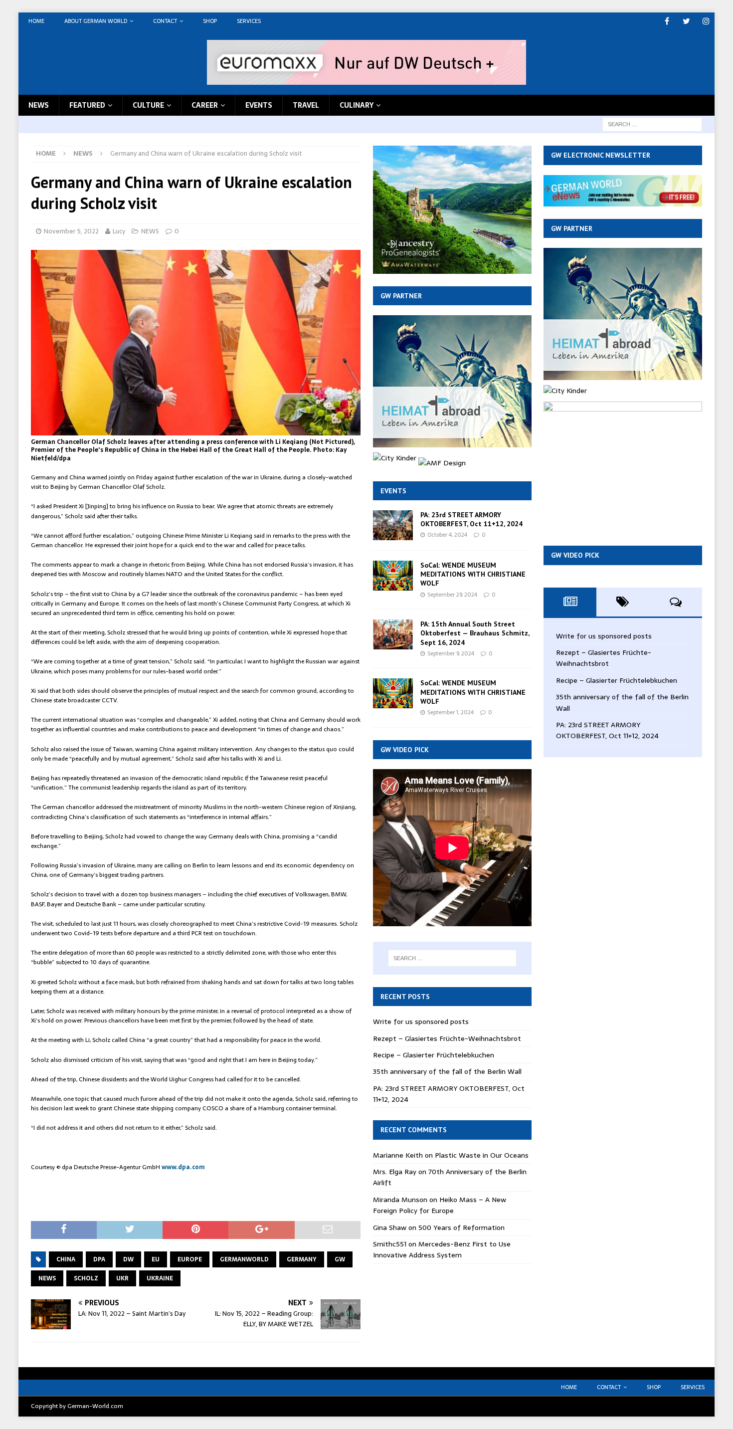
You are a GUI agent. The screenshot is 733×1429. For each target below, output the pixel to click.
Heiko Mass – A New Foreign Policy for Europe (439, 1205)
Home (36, 20)
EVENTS (258, 105)
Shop (210, 20)
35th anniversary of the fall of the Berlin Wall (447, 1071)
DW (128, 1259)
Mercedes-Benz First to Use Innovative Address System (442, 1249)
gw (340, 1259)
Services (249, 20)
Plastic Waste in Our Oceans (482, 1155)
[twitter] (686, 21)
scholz (86, 1278)
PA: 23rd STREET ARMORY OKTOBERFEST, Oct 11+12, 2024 (471, 519)
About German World (95, 20)
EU (156, 1259)
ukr (122, 1278)
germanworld (244, 1259)
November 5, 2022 (71, 231)
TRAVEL (306, 105)
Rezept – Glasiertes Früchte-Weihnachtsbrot (447, 1038)
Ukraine (160, 1278)
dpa (99, 1259)
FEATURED (87, 105)
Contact (165, 20)
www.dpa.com (183, 1167)
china (65, 1259)
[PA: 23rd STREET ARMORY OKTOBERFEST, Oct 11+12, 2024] (393, 525)
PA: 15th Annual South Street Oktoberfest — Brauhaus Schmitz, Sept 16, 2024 (474, 632)
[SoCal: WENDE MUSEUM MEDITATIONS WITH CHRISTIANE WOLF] (393, 576)
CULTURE (148, 105)
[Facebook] (667, 21)
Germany (302, 1259)
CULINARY (356, 105)
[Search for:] (652, 123)
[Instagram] (706, 21)
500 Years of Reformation (461, 1227)
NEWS (38, 105)
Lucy (119, 231)
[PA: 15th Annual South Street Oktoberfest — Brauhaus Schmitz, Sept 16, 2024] (393, 634)
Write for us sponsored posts (421, 1021)
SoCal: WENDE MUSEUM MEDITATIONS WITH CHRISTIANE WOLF (473, 574)
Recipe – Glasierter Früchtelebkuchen (433, 1054)
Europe (190, 1259)
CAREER (204, 105)
